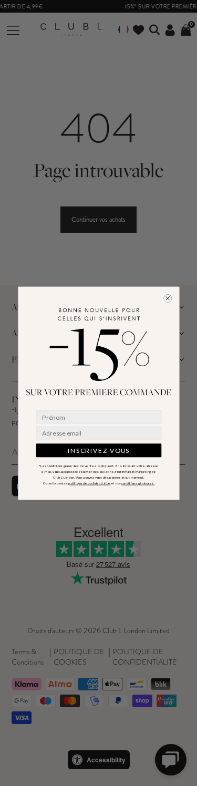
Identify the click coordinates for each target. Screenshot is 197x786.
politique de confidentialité (89, 482)
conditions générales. (137, 482)
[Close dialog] (167, 298)
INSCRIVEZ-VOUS (99, 450)
